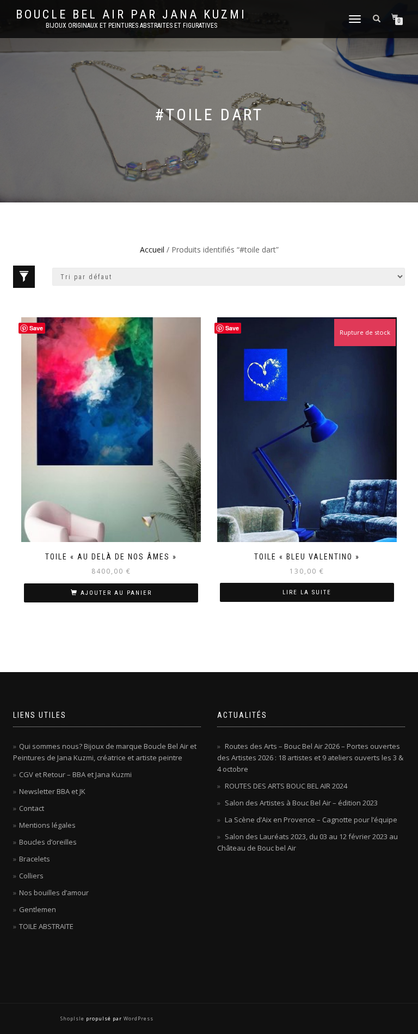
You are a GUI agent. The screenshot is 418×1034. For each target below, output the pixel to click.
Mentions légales (47, 825)
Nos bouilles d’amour (54, 892)
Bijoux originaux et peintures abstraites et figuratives (131, 25)
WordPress (137, 1018)
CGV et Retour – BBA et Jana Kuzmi (75, 774)
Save (36, 328)
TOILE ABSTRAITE (46, 926)
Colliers (31, 876)
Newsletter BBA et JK (52, 791)
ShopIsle (73, 1018)
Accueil (152, 249)
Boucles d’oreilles (48, 842)
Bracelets (34, 859)
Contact (31, 808)
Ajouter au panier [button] (116, 592)
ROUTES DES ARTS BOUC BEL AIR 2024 (286, 786)
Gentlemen (37, 909)
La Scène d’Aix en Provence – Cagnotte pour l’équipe (311, 819)
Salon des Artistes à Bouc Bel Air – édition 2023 (301, 803)
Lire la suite (306, 592)
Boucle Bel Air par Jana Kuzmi (131, 14)
